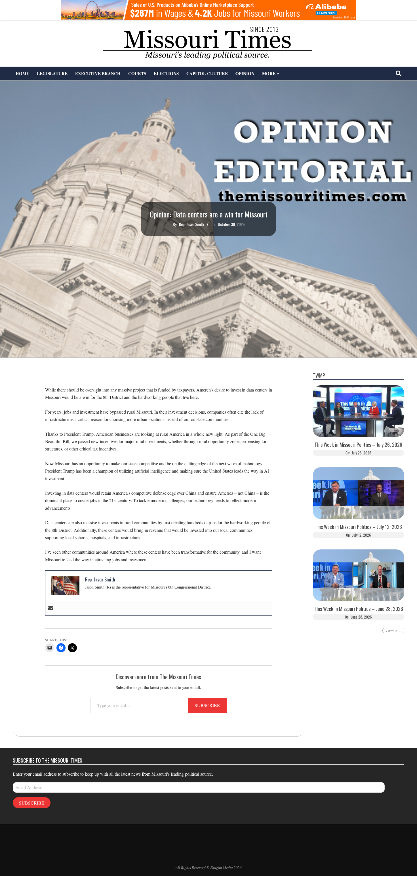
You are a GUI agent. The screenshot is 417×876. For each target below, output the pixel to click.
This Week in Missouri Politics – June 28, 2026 (358, 608)
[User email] (50, 608)
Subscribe (207, 705)
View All (393, 630)
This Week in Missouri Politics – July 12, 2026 (358, 526)
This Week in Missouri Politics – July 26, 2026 (358, 444)
